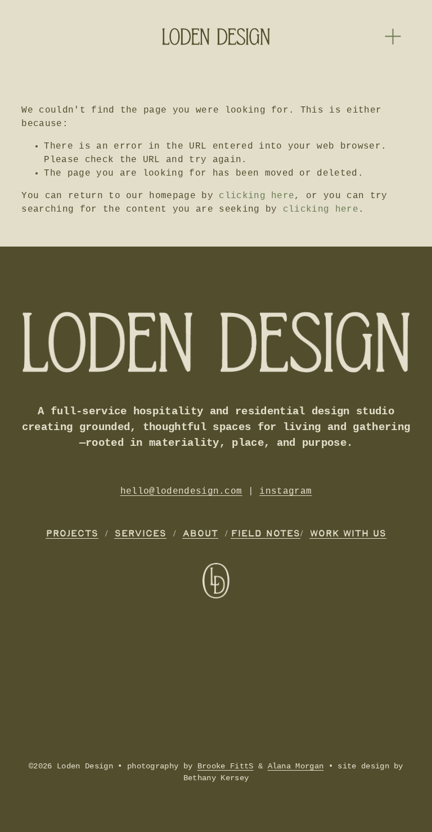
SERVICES (140, 534)
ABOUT (200, 534)
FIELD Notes (265, 534)
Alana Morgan (296, 766)
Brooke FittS (225, 766)
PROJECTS (72, 534)
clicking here (256, 196)
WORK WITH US (347, 534)
